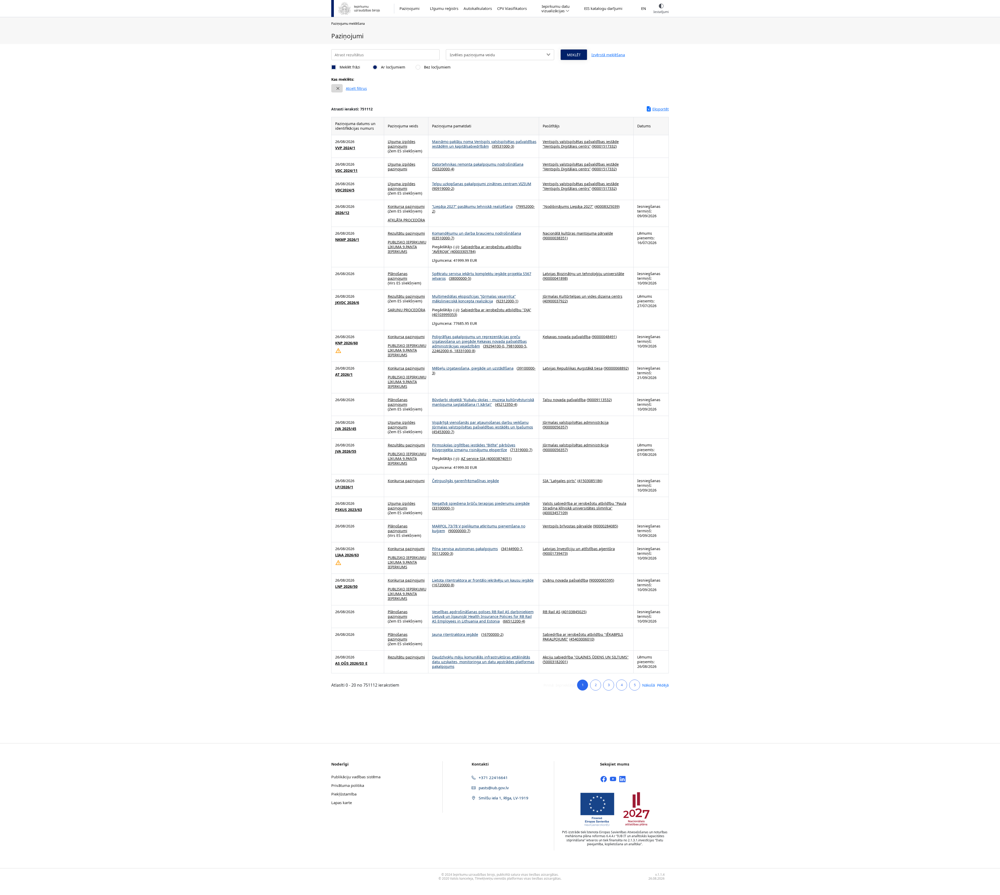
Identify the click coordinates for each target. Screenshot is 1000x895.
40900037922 (555, 301)
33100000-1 (443, 508)
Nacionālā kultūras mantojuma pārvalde (578, 233)
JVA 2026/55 (345, 451)
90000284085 (605, 526)
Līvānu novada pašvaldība (565, 580)
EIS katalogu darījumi (603, 8)
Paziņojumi (409, 8)
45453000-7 (443, 431)
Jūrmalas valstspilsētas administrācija (576, 422)
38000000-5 (460, 278)
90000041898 (555, 278)
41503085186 (589, 480)
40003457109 (555, 512)
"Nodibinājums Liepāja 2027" (568, 206)
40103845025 (573, 611)
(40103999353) (444, 314)
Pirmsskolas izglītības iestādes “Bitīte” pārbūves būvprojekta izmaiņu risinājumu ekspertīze (473, 447)
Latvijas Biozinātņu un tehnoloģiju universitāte (583, 273)
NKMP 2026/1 (347, 239)
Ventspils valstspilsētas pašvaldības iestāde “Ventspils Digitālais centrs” (581, 144)
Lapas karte (341, 802)
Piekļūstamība (344, 794)
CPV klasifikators (512, 8)
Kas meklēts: (342, 79)
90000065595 (601, 580)
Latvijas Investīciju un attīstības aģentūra (579, 548)
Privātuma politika (347, 785)
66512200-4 (514, 621)
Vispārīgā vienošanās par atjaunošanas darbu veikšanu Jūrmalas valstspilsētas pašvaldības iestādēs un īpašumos (482, 425)
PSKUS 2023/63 (348, 509)
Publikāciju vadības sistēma (355, 776)
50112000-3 (442, 553)
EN (643, 8)
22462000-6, (443, 350)
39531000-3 (503, 146)
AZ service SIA (473, 458)
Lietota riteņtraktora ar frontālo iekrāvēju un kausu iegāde (483, 580)
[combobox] (500, 54)
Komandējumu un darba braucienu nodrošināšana (476, 233)
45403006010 (581, 639)
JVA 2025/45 (345, 428)
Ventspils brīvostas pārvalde (567, 526)
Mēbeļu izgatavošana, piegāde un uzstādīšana (473, 368)
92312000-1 (507, 301)
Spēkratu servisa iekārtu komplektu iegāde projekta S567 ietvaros (481, 276)
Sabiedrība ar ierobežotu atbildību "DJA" (496, 309)
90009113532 (599, 399)
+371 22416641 (493, 777)
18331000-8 (464, 350)
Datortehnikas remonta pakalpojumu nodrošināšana (477, 164)
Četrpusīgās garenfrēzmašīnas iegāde (465, 480)
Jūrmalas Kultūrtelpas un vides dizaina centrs (582, 296)
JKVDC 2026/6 (347, 302)
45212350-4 (506, 404)
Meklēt (574, 54)
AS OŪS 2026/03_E (351, 663)
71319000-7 (521, 449)
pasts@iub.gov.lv (493, 787)
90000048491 (604, 336)
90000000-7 (459, 530)
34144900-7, (512, 548)
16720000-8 (443, 584)
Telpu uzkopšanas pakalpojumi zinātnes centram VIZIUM (481, 183)
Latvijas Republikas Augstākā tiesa (573, 368)
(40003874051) (498, 458)
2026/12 (342, 212)
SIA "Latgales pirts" (559, 480)
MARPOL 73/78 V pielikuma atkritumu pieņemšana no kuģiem (478, 528)
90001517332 (604, 146)
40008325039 (607, 206)
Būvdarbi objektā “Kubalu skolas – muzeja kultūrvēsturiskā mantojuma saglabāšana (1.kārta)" (483, 402)
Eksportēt (660, 109)
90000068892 (616, 368)
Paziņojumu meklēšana (348, 23)
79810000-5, (516, 346)
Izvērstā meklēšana (608, 54)
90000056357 (555, 427)
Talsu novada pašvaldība (564, 399)
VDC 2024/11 (346, 170)
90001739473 (555, 553)
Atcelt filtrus (356, 88)
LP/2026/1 (344, 487)
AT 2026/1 (344, 374)
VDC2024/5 (344, 190)
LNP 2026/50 (346, 586)
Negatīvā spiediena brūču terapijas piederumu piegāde (481, 503)
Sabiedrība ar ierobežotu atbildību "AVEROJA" (476, 249)
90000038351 (555, 237)
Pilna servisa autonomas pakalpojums (465, 548)
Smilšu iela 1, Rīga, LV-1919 (503, 797)
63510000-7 (443, 237)
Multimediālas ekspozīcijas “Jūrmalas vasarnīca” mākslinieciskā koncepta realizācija (474, 298)
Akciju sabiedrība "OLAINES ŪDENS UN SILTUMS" (586, 657)
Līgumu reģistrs (444, 8)
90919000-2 (443, 188)
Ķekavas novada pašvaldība (567, 336)
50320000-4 (443, 168)
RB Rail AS (551, 611)
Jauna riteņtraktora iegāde (455, 634)
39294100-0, (495, 346)
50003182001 (555, 661)
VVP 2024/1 (345, 148)
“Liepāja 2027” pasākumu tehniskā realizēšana (472, 206)
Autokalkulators (478, 8)
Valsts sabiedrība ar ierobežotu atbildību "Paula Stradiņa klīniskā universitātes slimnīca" (584, 506)
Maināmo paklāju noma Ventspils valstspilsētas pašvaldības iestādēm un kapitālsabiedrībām (484, 144)
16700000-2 (492, 634)
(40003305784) (462, 251)
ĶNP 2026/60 (346, 343)
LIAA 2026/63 (347, 555)
